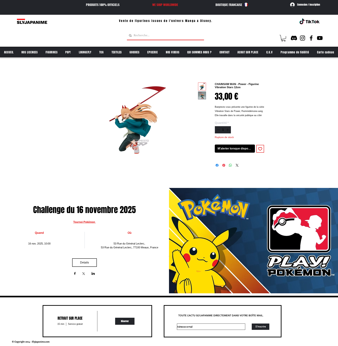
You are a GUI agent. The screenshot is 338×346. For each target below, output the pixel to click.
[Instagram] (302, 38)
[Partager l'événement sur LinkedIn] (93, 274)
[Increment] (228, 129)
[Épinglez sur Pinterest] (224, 165)
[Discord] (293, 38)
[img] (124, 321)
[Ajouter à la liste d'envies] (260, 149)
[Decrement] (218, 129)
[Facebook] (311, 38)
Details (84, 262)
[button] (283, 38)
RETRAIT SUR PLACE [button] (70, 318)
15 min (60, 324)
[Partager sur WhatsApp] (230, 165)
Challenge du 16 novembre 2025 (84, 210)
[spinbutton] (223, 129)
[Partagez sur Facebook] (217, 165)
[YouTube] (319, 38)
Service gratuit (75, 324)
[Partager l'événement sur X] (83, 274)
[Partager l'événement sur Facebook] (75, 274)
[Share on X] (237, 165)
